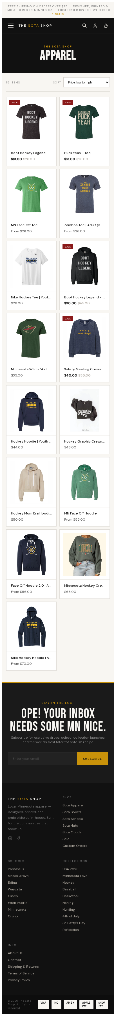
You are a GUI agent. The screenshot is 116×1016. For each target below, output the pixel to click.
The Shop (35, 25)
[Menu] (11, 25)
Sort (57, 82)
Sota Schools (73, 819)
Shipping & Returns (23, 966)
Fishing (68, 903)
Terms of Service (21, 973)
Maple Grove (18, 876)
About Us (15, 953)
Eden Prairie (17, 903)
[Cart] (105, 25)
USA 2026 (71, 869)
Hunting (69, 909)
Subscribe (92, 759)
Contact (14, 960)
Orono (13, 916)
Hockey (68, 882)
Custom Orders (75, 845)
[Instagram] (10, 838)
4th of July (71, 916)
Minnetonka (17, 909)
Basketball (71, 896)
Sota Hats (70, 825)
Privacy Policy (19, 980)
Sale (66, 839)
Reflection (71, 929)
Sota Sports (72, 812)
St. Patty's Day (74, 923)
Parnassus (16, 869)
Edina (12, 882)
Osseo (13, 896)
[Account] (95, 25)
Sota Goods (72, 832)
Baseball (69, 889)
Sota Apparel (73, 805)
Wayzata (15, 889)
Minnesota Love (75, 876)
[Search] (84, 25)
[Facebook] (18, 838)
